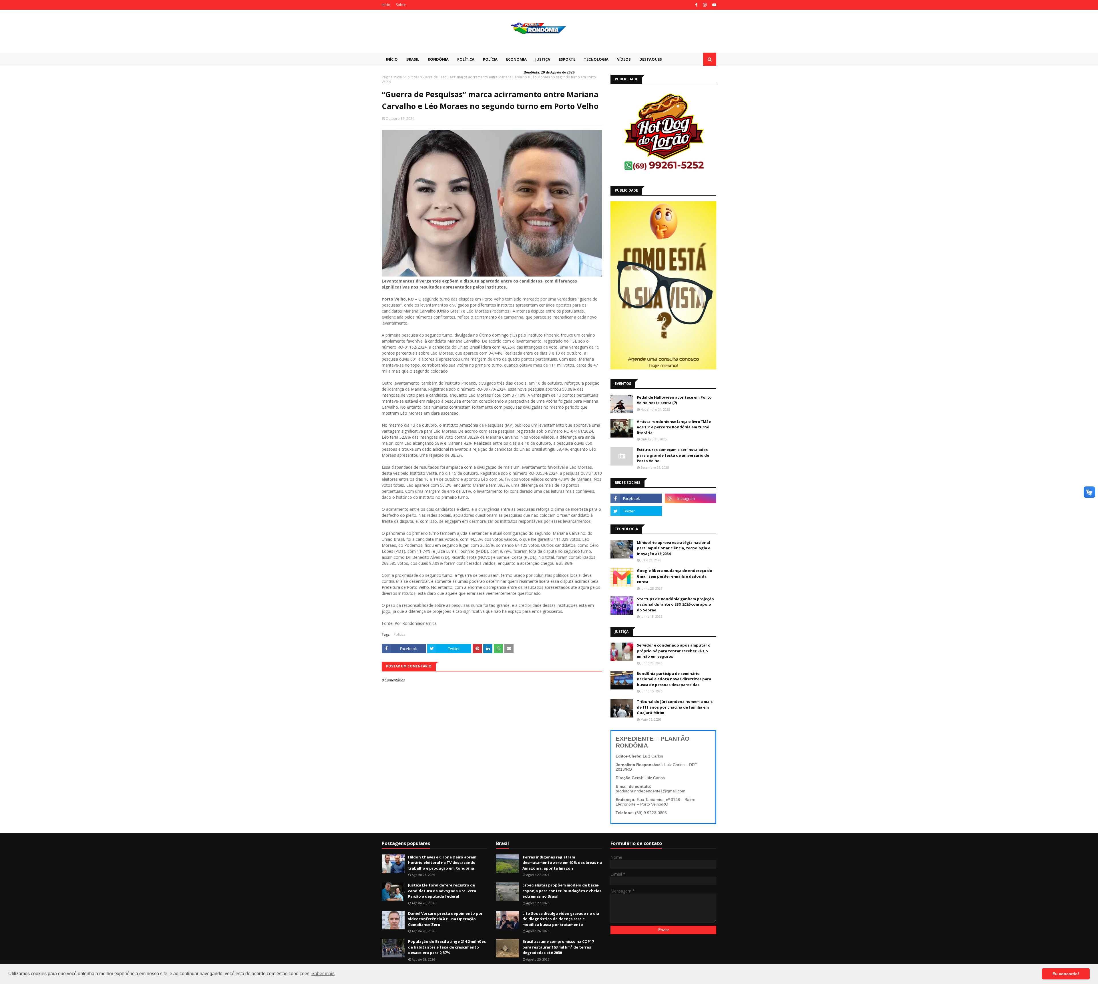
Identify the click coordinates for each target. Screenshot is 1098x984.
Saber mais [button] (323, 973)
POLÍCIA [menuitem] (490, 59)
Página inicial (392, 77)
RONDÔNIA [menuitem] (438, 59)
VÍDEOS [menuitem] (624, 59)
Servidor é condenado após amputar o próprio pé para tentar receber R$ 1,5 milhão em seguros (674, 651)
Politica (411, 77)
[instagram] (705, 5)
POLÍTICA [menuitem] (465, 59)
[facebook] (696, 5)
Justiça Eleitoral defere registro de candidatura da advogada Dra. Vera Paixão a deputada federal (442, 890)
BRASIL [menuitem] (412, 59)
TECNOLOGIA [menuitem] (596, 59)
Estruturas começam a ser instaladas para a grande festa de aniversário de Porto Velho (673, 455)
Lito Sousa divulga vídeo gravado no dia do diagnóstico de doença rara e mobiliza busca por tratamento (560, 919)
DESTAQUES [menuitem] (650, 59)
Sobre (401, 4)
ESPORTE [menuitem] (567, 59)
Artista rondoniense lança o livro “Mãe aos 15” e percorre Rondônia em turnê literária (674, 427)
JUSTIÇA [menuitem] (542, 59)
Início (386, 4)
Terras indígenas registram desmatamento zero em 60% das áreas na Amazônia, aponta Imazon (562, 862)
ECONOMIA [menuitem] (516, 59)
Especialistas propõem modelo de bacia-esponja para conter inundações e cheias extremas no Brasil (561, 890)
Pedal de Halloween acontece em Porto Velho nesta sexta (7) (674, 400)
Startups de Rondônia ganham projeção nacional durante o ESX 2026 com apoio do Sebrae (675, 604)
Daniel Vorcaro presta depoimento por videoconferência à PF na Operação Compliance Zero (445, 919)
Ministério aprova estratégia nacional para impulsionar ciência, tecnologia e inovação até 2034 (673, 548)
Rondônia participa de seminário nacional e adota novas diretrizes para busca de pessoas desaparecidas (674, 679)
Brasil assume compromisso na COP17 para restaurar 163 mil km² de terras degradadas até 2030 (558, 947)
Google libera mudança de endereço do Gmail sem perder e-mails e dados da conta (674, 576)
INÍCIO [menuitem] (392, 59)
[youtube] (713, 5)
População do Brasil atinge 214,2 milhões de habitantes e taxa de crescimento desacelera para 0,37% (447, 947)
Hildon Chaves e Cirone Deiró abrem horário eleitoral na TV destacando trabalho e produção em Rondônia (442, 862)
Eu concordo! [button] (1066, 973)
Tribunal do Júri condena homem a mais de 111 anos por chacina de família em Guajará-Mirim (675, 707)
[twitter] (636, 511)
